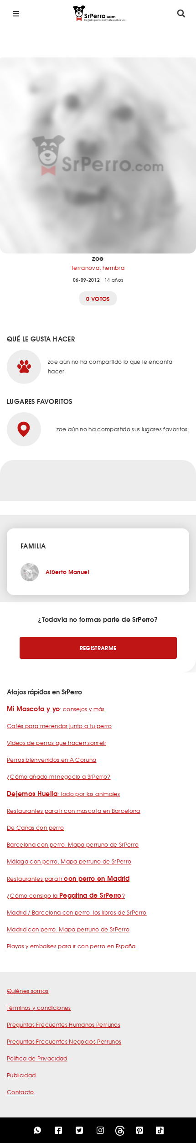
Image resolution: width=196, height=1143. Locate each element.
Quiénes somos (28, 991)
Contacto (20, 1092)
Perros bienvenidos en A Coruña (52, 759)
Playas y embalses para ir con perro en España (71, 946)
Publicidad (21, 1075)
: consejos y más (56, 709)
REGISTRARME (98, 647)
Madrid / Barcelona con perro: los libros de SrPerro (77, 912)
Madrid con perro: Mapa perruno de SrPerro (68, 929)
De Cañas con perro (35, 827)
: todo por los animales (63, 794)
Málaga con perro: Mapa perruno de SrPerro (69, 861)
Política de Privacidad (37, 1058)
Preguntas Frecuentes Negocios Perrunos (64, 1041)
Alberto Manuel (67, 571)
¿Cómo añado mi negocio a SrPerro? (59, 776)
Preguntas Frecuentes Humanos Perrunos (63, 1024)
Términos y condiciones (39, 1007)
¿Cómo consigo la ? (66, 895)
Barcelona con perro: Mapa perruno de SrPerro (73, 844)
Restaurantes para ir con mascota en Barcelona (73, 811)
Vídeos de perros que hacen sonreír (56, 743)
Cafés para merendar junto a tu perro (59, 726)
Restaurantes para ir (68, 878)
